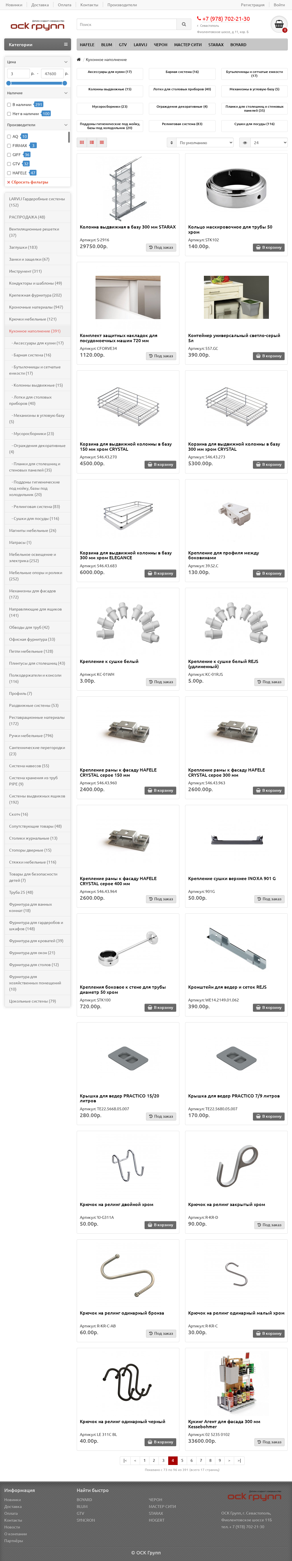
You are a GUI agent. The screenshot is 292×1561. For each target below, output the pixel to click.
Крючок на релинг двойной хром (116, 1204)
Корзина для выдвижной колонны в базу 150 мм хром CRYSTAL (126, 446)
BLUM (106, 44)
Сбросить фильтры (29, 182)
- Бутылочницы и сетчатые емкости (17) (35, 370)
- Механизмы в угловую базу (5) (36, 418)
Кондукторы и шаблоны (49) (35, 282)
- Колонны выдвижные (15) (36, 384)
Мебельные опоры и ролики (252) (35, 575)
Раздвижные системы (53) (34, 705)
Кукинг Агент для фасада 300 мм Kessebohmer (224, 1423)
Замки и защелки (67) (29, 259)
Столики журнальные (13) (33, 837)
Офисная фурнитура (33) (32, 639)
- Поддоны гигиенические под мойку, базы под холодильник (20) (34, 488)
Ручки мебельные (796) (31, 735)
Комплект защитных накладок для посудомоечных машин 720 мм (118, 337)
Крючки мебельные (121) (33, 318)
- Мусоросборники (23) (31, 433)
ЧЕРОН (160, 44)
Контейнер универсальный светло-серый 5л (234, 337)
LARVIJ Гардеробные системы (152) (37, 201)
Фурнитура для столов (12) (34, 964)
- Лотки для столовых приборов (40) (30, 400)
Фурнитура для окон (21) (32, 952)
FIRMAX (20, 145)
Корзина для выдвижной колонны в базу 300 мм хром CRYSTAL (234, 446)
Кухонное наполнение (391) (35, 330)
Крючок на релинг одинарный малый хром (236, 1312)
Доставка (13, 1506)
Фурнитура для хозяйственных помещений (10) (35, 982)
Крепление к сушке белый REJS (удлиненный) (223, 663)
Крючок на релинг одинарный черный (122, 1421)
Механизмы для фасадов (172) (32, 593)
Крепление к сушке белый (109, 661)
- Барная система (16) (30, 354)
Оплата (11, 1513)
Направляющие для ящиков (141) (35, 612)
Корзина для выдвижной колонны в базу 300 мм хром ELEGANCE (126, 555)
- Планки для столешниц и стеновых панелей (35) (34, 466)
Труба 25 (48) (21, 892)
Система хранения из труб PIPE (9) (33, 780)
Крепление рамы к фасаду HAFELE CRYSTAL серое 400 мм (118, 880)
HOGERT (157, 1520)
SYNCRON (86, 1520)
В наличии (22, 104)
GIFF (17, 154)
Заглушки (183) (23, 247)
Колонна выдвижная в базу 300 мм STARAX (128, 226)
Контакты (13, 1520)
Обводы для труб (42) (29, 627)
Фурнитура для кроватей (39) (36, 940)
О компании (15, 1533)
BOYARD (238, 44)
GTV (123, 44)
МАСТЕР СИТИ (188, 44)
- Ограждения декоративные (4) (37, 448)
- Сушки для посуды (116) (34, 518)
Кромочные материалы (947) (36, 306)
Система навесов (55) (29, 765)
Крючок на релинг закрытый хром (226, 1204)
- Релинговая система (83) (34, 506)
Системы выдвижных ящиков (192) (37, 799)
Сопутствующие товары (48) (35, 826)
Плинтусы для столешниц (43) (37, 663)
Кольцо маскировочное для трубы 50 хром (230, 229)
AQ (15, 136)
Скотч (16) (18, 814)
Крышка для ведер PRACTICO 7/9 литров (234, 1095)
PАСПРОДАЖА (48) (27, 216)
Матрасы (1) (20, 542)
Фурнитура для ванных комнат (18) (30, 907)
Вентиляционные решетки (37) (34, 232)
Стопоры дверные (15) (30, 849)
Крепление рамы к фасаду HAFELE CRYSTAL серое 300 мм (226, 772)
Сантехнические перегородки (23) (37, 750)
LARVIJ (140, 44)
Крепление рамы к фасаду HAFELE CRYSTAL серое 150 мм (118, 772)
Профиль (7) (20, 693)
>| (239, 1460)
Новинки (12, 1499)
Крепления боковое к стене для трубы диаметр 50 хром (123, 989)
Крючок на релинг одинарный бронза (122, 1312)
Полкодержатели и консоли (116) (35, 678)
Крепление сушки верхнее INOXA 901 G (232, 878)
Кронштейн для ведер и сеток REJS (227, 986)
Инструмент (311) (25, 271)
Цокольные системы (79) (32, 1000)
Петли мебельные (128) (31, 651)
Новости (12, 1526)
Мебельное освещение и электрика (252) (32, 557)
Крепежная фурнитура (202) (35, 294)
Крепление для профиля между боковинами (223, 555)
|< (125, 1460)
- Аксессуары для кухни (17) (36, 342)
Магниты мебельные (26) (32, 530)
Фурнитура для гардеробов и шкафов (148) (36, 925)
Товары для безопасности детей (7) (33, 877)
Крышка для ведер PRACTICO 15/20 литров (119, 1098)
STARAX (216, 44)
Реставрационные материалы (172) (37, 720)
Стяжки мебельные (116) (32, 861)
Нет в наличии (26, 113)
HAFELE (87, 44)
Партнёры (13, 1540)
